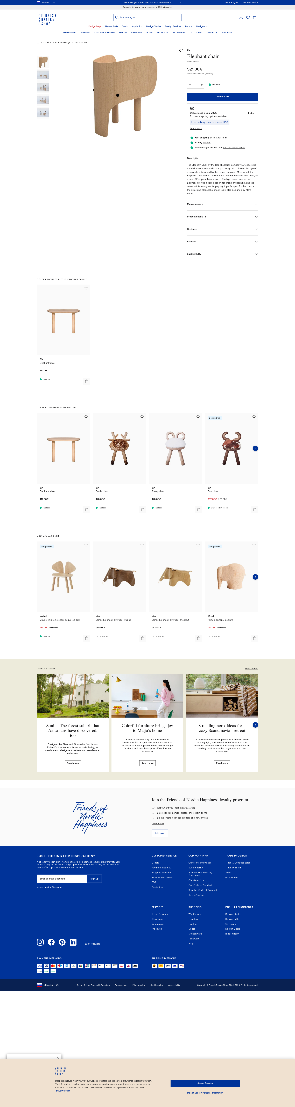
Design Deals (232, 928)
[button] (241, 17)
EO (188, 49)
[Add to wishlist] (181, 50)
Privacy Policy (63, 1090)
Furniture (69, 32)
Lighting (85, 32)
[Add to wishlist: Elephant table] (86, 288)
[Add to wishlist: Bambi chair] (142, 417)
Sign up (94, 878)
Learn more (158, 823)
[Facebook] (51, 942)
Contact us (157, 887)
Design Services (173, 26)
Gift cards (230, 924)
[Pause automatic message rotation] (180, 2)
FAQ (154, 882)
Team (228, 872)
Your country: (44, 887)
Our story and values (200, 862)
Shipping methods (161, 872)
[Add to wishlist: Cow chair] (254, 417)
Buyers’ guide (196, 895)
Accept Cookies (205, 1083)
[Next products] (255, 448)
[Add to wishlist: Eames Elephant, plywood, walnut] (142, 545)
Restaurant (158, 924)
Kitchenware (195, 933)
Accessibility (174, 985)
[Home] (38, 42)
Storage (136, 32)
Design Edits (232, 919)
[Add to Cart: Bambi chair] (142, 509)
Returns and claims (162, 877)
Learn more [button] (196, 128)
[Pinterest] (62, 942)
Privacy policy (138, 985)
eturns (207, 142)
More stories (251, 668)
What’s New (194, 914)
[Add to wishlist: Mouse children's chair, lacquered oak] (86, 545)
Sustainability (195, 867)
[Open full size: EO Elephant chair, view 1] (122, 95)
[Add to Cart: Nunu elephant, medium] (254, 638)
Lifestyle (212, 32)
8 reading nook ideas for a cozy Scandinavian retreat (222, 728)
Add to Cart (222, 96)
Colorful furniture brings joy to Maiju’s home (147, 728)
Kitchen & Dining (104, 32)
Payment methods (161, 867)
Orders (155, 862)
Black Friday (232, 933)
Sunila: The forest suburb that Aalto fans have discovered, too (72, 730)
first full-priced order (234, 147)
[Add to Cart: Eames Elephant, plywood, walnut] (142, 638)
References (231, 877)
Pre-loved (157, 928)
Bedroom (162, 32)
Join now (160, 833)
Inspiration (137, 26)
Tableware (194, 938)
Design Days (94, 26)
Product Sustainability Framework (200, 874)
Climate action (196, 880)
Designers (201, 26)
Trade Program (233, 867)
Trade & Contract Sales (237, 862)
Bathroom (179, 32)
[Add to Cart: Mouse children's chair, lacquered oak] (86, 638)
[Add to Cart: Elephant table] (86, 381)
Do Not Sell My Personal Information (93, 985)
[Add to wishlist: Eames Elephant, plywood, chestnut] (198, 545)
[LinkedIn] (73, 942)
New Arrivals (111, 26)
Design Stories (153, 26)
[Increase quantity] (201, 85)
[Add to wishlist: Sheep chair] (198, 417)
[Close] (57, 1057)
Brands (188, 26)
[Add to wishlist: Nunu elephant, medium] (254, 545)
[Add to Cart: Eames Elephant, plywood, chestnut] (198, 638)
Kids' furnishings (62, 42)
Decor (123, 32)
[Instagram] (40, 942)
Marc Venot (193, 61)
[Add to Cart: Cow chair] (254, 509)
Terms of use (121, 985)
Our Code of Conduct (200, 885)
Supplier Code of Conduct (202, 890)
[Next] (255, 725)
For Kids (227, 32)
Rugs (149, 32)
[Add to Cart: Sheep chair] (198, 509)
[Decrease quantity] (189, 85)
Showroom (157, 919)
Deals (125, 26)
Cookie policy (156, 985)
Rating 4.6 (154, 2)
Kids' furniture (81, 42)
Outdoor (196, 32)
